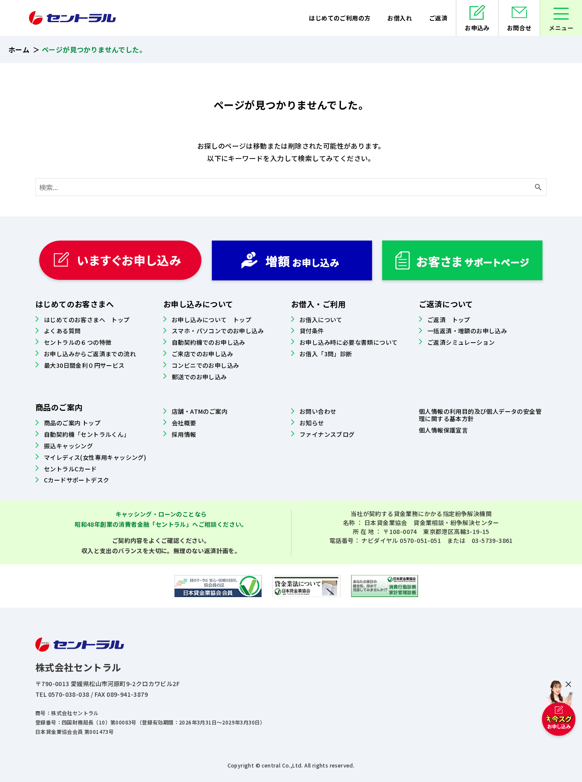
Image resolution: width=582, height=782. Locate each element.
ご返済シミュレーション (461, 342)
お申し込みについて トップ (211, 319)
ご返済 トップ (448, 319)
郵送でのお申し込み (199, 376)
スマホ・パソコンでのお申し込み (218, 330)
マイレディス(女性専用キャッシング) (95, 457)
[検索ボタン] (538, 187)
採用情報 (184, 434)
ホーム (19, 49)
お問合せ (519, 27)
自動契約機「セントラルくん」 (87, 434)
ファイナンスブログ (327, 434)
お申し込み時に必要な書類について (349, 342)
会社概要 (184, 422)
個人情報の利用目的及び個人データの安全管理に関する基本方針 (480, 415)
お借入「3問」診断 (326, 353)
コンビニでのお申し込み (205, 365)
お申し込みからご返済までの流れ (90, 353)
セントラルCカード (70, 469)
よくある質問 (62, 330)
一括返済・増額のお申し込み (467, 330)
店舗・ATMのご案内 (200, 411)
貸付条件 (312, 330)
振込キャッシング (68, 445)
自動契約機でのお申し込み (208, 342)
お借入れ (399, 18)
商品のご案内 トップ (72, 422)
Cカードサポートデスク (76, 480)
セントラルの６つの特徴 (77, 342)
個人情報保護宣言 (443, 430)
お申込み (477, 27)
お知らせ (312, 422)
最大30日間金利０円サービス (84, 365)
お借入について (321, 319)
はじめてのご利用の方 (339, 18)
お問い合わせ (318, 411)
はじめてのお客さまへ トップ (87, 319)
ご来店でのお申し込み (202, 353)
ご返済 (438, 18)
